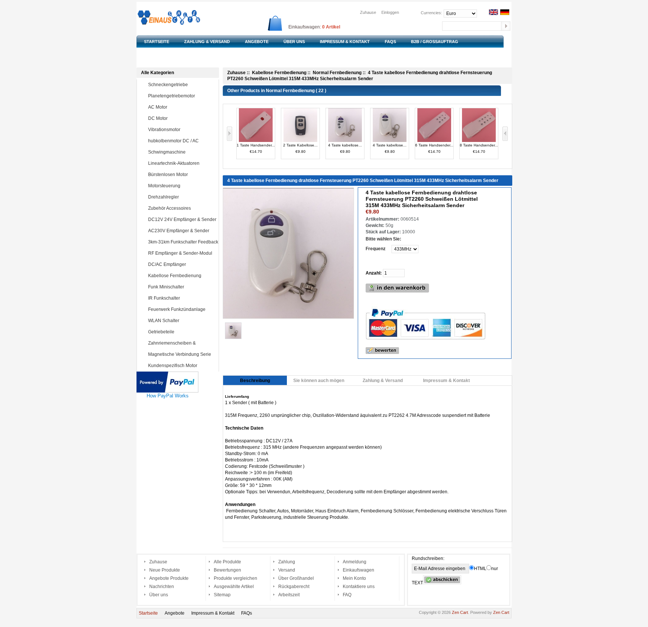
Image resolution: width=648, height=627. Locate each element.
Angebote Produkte (169, 578)
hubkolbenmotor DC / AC (173, 140)
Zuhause (368, 12)
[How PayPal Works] (167, 374)
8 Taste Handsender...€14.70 (479, 148)
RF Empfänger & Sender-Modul (180, 253)
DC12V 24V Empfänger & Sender (182, 219)
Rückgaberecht (293, 586)
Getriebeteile (161, 331)
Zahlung (286, 561)
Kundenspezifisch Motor (172, 365)
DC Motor (158, 118)
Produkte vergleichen (235, 578)
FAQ (347, 594)
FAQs (246, 613)
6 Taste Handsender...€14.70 (434, 148)
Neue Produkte (164, 570)
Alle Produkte (227, 561)
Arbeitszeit (289, 594)
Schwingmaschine (167, 152)
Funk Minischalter (166, 287)
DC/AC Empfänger (167, 264)
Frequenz (376, 248)
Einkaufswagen (358, 570)
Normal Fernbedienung (337, 72)
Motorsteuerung (164, 185)
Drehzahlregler (163, 197)
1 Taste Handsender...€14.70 (256, 148)
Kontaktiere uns (359, 586)
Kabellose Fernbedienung (174, 275)
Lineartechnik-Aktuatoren (174, 163)
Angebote (174, 613)
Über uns (158, 594)
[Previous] (229, 136)
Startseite (148, 613)
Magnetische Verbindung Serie (179, 354)
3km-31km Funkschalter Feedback (183, 242)
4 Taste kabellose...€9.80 (345, 148)
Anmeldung (354, 561)
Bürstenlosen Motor (168, 174)
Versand (286, 570)
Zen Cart (460, 612)
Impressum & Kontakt (212, 613)
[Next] (505, 136)
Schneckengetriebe (168, 84)
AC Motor (157, 107)
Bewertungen (227, 570)
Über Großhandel (296, 578)
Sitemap (222, 594)
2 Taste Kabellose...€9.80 (300, 148)
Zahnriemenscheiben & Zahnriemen (166, 348)
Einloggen (390, 12)
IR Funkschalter (164, 298)
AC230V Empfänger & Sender (178, 230)
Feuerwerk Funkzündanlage (177, 309)
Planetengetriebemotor (171, 96)
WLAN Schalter (163, 320)
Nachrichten (161, 586)
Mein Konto (354, 578)
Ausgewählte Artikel (234, 586)
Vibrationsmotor (164, 129)
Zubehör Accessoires (169, 208)
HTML (480, 568)
